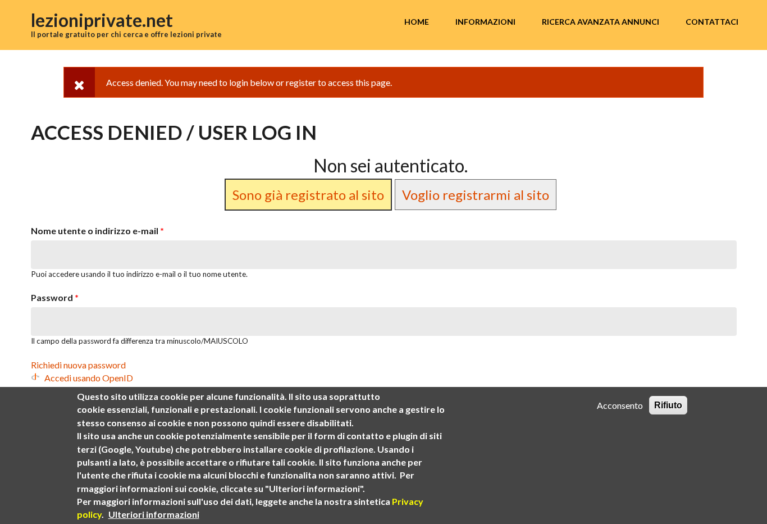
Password (55, 297)
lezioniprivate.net (102, 20)
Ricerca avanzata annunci (600, 21)
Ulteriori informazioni (153, 514)
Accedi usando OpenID (88, 377)
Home (416, 21)
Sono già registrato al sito (308, 194)
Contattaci (712, 21)
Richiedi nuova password (78, 364)
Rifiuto (668, 405)
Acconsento (620, 405)
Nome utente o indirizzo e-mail (97, 230)
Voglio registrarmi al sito (475, 194)
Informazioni (485, 21)
